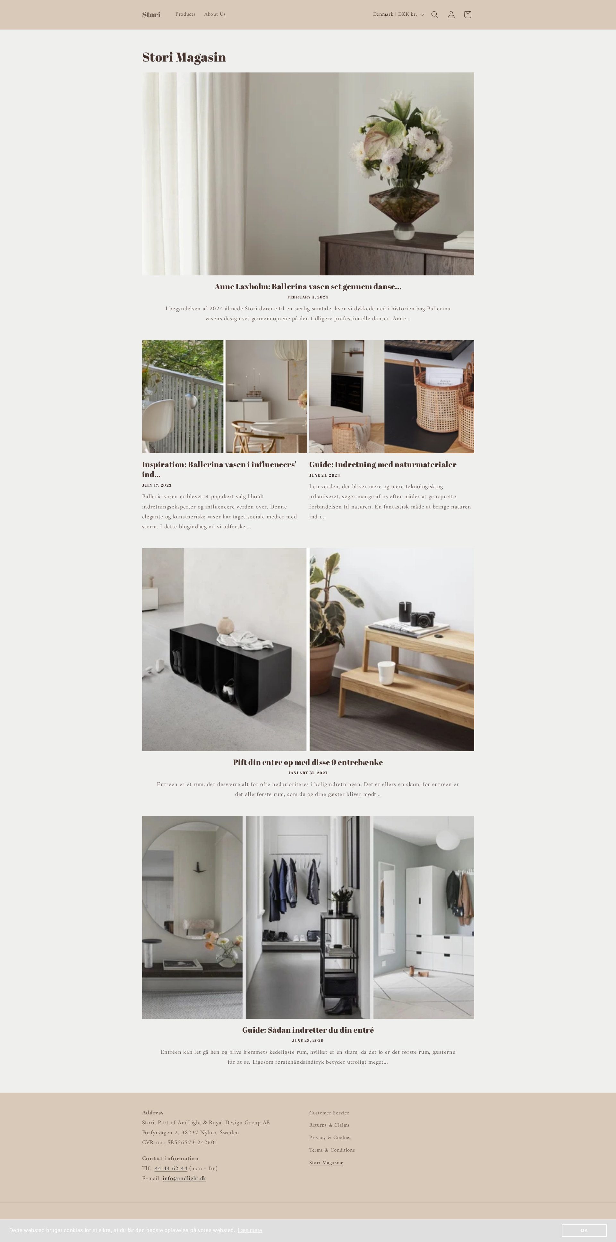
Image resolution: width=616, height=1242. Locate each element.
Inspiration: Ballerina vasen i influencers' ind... (219, 469)
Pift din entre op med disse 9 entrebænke (308, 762)
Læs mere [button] (250, 1230)
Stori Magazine (326, 1162)
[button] (435, 14)
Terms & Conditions (332, 1150)
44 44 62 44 (171, 1168)
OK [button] (584, 1230)
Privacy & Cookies (330, 1137)
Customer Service (329, 1113)
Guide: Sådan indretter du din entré (308, 1030)
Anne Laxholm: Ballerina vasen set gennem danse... (308, 286)
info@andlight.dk (184, 1178)
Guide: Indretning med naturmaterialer (383, 464)
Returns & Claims (329, 1125)
